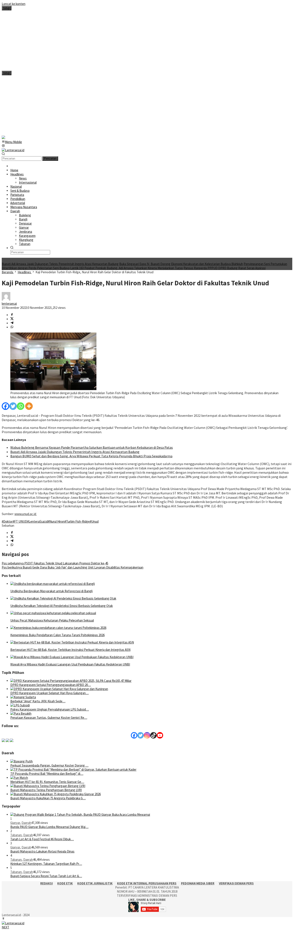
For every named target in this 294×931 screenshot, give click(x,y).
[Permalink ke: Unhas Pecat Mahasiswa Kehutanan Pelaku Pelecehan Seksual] (53, 613)
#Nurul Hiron (56, 521)
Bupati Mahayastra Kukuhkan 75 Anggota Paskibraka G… (48, 798)
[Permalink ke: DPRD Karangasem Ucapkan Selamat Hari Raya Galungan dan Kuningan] (59, 689)
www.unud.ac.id (25, 514)
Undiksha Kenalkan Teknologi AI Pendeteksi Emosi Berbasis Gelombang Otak (61, 606)
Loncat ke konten (13, 4)
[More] (29, 406)
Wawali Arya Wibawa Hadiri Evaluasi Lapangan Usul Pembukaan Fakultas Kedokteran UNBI (70, 664)
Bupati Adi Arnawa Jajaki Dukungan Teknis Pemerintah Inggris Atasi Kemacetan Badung (60, 264)
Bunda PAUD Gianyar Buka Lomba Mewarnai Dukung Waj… (49, 827)
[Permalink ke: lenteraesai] (6, 299)
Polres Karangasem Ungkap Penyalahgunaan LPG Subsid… (49, 709)
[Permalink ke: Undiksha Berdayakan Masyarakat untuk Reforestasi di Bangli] (52, 584)
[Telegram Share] (12, 323)
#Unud (94, 521)
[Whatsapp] (20, 406)
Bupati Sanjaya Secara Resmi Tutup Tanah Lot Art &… (46, 876)
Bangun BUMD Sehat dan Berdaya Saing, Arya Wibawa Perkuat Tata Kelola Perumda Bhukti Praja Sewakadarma (91, 456)
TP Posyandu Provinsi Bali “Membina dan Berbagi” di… (46, 774)
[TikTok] (153, 735)
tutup (6, 8)
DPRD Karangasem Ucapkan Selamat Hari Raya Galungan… (49, 693)
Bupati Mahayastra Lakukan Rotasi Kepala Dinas (42, 851)
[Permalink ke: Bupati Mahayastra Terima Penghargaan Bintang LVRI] (47, 786)
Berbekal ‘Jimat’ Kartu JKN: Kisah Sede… (37, 701)
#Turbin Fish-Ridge (77, 521)
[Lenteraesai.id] (13, 150)
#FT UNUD (20, 521)
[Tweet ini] (12, 319)
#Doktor (7, 521)
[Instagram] (147, 735)
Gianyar (15, 823)
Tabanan (16, 835)
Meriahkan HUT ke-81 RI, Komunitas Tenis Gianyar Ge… (47, 782)
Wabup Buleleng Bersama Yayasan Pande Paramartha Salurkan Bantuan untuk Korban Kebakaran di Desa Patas (91, 447)
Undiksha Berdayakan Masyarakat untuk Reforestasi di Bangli (51, 591)
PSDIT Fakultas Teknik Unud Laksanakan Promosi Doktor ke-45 (55, 563)
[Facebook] (5, 406)
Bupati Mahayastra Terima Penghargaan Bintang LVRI (46, 790)
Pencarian (50, 158)
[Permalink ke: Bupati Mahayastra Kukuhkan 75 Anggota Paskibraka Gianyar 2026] (55, 794)
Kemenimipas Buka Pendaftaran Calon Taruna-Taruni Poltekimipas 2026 (57, 635)
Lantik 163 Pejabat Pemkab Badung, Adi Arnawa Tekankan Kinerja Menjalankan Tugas (126, 268)
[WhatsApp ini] (12, 327)
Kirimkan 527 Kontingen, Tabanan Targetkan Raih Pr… (46, 864)
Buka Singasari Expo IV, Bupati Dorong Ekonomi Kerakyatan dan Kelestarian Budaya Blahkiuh (181, 264)
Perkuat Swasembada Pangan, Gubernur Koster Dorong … (49, 765)
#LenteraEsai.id (37, 521)
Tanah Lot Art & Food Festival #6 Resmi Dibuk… (42, 839)
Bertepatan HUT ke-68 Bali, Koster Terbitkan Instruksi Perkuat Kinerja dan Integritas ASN (70, 650)
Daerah (26, 823)
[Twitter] (13, 406)
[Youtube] (160, 735)
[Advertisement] (131, 40)
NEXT (5, 927)
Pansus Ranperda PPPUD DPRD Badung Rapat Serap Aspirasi (225, 268)
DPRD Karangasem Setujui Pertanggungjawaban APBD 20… (50, 685)
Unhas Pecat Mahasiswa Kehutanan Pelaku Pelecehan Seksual (52, 620)
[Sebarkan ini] (12, 315)
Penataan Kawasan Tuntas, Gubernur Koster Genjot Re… (48, 717)
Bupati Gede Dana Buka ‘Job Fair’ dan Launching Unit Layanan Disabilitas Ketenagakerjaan (72, 567)
